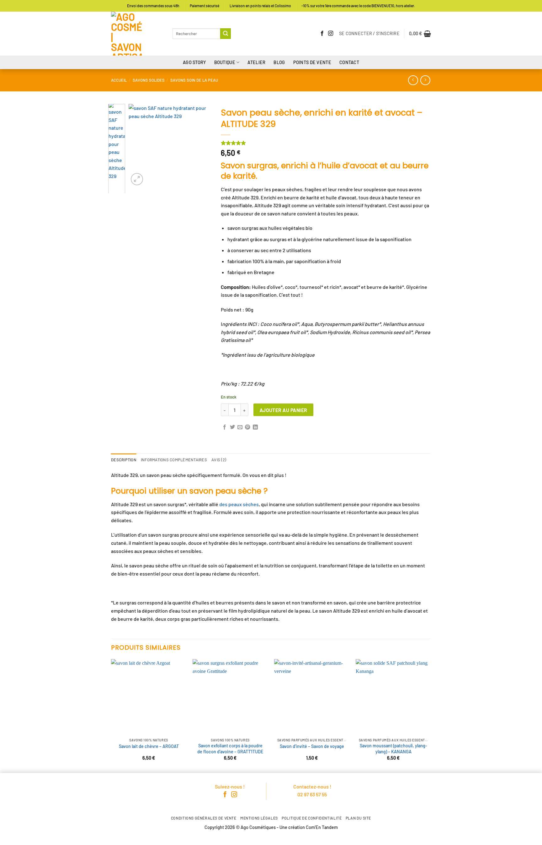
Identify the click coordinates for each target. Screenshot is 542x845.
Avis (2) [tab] (218, 459)
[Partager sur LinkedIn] (255, 427)
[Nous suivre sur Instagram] (330, 33)
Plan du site (358, 818)
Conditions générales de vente (203, 818)
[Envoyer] (225, 33)
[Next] (202, 145)
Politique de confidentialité (312, 818)
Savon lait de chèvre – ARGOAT (149, 746)
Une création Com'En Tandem (308, 827)
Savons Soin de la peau (194, 80)
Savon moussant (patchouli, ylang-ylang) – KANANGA (393, 748)
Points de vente (312, 62)
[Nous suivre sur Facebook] (322, 33)
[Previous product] (425, 80)
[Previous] (138, 145)
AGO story (194, 62)
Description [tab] (123, 459)
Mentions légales (259, 818)
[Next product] (413, 80)
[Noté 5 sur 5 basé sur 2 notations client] (326, 142)
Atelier (256, 62)
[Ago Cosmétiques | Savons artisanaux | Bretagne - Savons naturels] (137, 34)
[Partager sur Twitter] (232, 427)
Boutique (224, 62)
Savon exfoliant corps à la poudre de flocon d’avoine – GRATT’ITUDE (230, 748)
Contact (349, 62)
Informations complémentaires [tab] (174, 459)
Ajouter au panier (283, 410)
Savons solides (149, 80)
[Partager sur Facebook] (224, 427)
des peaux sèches (239, 504)
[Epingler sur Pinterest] (247, 427)
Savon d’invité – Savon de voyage (312, 746)
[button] (369, 33)
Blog (279, 62)
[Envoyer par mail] (239, 427)
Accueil (119, 80)
